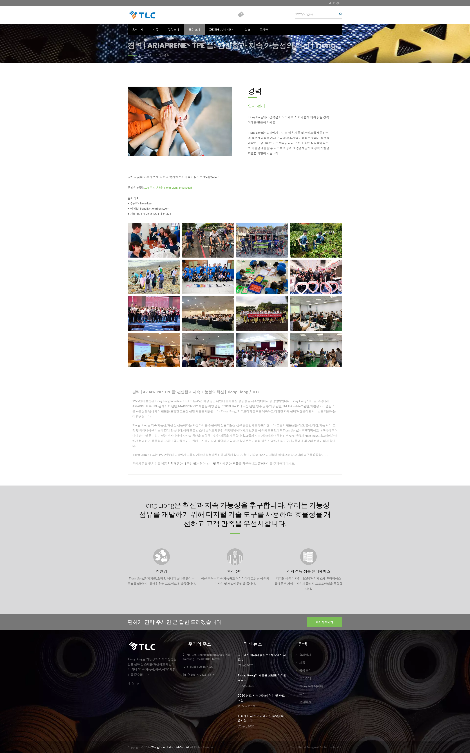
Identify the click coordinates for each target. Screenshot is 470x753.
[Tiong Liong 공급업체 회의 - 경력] (208, 313)
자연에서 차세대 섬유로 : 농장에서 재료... (262, 657)
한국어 (337, 3)
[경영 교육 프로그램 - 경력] (316, 313)
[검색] (339, 14)
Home (143, 55)
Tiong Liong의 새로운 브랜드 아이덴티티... (262, 677)
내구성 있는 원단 (194, 463)
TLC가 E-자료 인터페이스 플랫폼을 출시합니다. (261, 718)
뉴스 (247, 29)
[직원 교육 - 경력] (154, 350)
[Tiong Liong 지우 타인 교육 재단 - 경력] (154, 240)
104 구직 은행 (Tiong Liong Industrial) (168, 187)
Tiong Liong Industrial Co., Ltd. (170, 747)
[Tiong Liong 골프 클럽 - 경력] (262, 313)
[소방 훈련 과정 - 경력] (262, 350)
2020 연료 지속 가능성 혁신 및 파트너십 (261, 697)
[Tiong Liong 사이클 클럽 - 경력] (208, 240)
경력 (167, 55)
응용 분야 (173, 29)
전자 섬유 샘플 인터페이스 (308, 571)
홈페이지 (137, 29)
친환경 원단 (175, 463)
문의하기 (265, 29)
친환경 (161, 571)
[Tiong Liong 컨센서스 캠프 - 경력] (316, 240)
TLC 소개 (194, 29)
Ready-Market (332, 747)
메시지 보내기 (324, 622)
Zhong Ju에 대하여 (222, 29)
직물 (236, 463)
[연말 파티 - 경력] (316, 277)
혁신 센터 (235, 571)
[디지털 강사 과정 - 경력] (316, 350)
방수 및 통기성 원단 (219, 463)
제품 (155, 29)
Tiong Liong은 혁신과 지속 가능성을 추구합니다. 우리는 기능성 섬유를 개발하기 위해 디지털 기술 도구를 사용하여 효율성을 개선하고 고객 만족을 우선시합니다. (235, 514)
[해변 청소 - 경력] (154, 277)
